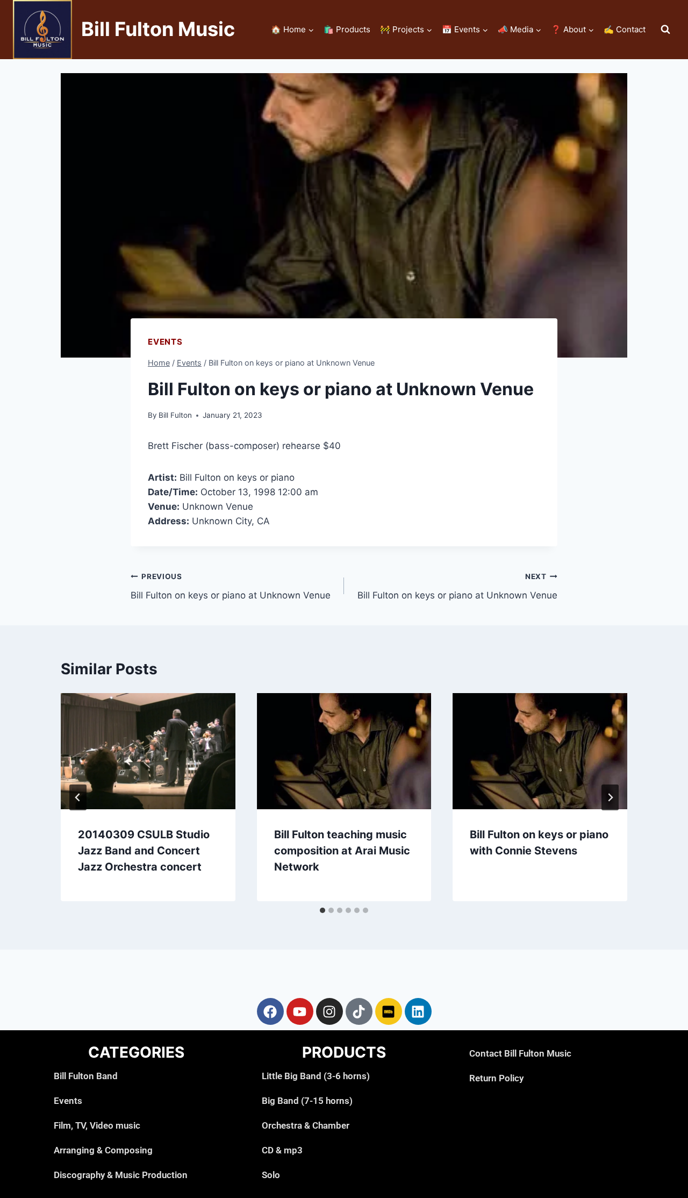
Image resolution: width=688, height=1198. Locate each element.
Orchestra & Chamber (305, 1125)
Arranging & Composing (103, 1150)
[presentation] (148, 751)
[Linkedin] (418, 1011)
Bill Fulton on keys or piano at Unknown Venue (231, 586)
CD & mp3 (282, 1150)
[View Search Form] (665, 29)
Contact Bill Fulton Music (520, 1053)
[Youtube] (299, 1011)
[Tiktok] (359, 1011)
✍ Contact (625, 29)
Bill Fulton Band (86, 1076)
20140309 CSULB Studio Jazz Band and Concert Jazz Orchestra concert (144, 850)
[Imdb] (388, 1011)
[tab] (322, 910)
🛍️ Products (347, 29)
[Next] (610, 797)
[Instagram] (329, 1011)
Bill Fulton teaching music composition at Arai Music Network (342, 850)
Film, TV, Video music (97, 1125)
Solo (271, 1175)
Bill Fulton (175, 415)
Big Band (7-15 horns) (307, 1100)
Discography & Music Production (121, 1175)
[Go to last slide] (78, 797)
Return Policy (496, 1078)
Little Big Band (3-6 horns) (316, 1076)
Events (165, 342)
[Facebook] (270, 1011)
